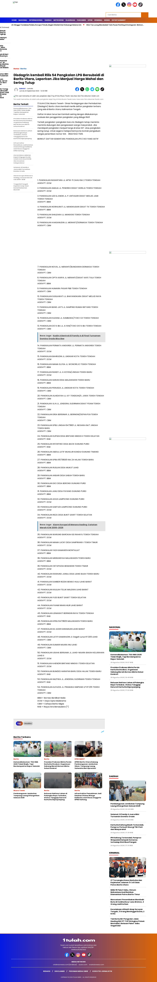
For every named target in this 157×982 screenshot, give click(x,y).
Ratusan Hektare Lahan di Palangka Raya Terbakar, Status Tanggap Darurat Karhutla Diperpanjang (127, 684)
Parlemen (81, 20)
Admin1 (22, 88)
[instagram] (129, 6)
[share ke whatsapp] (87, 91)
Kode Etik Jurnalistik (102, 971)
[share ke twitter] (82, 91)
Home (14, 20)
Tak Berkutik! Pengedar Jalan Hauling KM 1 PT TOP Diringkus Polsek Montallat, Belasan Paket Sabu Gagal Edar (127, 922)
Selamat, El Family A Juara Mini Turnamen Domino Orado (125, 815)
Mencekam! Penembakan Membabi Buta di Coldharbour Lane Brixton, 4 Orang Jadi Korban (127, 901)
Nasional (23, 20)
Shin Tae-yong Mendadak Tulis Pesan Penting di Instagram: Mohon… (98, 25)
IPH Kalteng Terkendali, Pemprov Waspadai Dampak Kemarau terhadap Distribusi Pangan (126, 839)
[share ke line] (97, 91)
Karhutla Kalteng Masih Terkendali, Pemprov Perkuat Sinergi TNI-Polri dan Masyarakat (127, 827)
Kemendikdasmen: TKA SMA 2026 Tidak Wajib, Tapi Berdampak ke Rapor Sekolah (126, 656)
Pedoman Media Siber (78, 971)
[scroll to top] (150, 978)
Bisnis (107, 20)
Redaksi (46, 971)
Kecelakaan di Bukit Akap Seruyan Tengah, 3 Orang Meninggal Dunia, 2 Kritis (127, 911)
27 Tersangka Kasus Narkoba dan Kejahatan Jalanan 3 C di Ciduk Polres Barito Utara (126, 882)
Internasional (36, 20)
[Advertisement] (78, 46)
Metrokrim (58, 20)
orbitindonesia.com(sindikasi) (65, 964)
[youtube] (135, 6)
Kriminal (98, 20)
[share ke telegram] (92, 91)
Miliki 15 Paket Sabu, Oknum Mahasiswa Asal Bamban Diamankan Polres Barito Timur (125, 892)
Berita (23, 68)
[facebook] (118, 6)
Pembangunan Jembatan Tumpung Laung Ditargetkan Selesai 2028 (127, 805)
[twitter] (124, 6)
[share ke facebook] (77, 91)
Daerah (48, 20)
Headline (28, 723)
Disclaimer (60, 971)
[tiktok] (141, 6)
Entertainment (119, 20)
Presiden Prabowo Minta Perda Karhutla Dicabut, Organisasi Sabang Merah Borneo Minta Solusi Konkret (127, 670)
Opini (90, 20)
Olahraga (70, 20)
